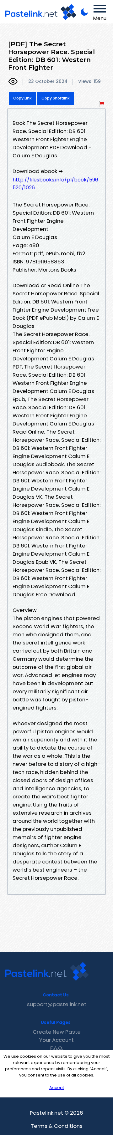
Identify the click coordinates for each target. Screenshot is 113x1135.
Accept (56, 1088)
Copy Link (22, 98)
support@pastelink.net (56, 1004)
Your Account (56, 1040)
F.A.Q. (56, 1048)
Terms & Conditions (57, 1126)
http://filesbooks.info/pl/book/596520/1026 (55, 183)
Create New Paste (57, 1032)
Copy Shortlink (55, 98)
